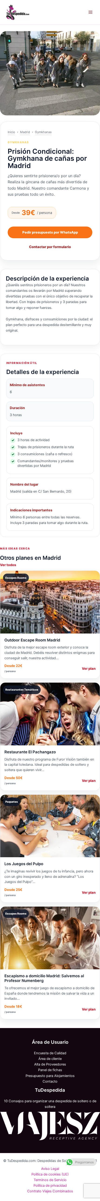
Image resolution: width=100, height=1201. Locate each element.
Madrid (25, 132)
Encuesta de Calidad (50, 1053)
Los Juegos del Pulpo (23, 863)
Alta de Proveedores (50, 1064)
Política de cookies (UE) (50, 1174)
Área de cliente (50, 1059)
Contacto (50, 1081)
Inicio (11, 132)
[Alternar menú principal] (90, 12)
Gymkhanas (43, 132)
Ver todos (8, 565)
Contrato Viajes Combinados (50, 1191)
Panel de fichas (50, 1070)
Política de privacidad (50, 1185)
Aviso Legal (50, 1169)
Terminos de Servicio (50, 1180)
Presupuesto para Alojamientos (50, 1076)
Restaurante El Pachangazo (30, 752)
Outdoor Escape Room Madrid (32, 640)
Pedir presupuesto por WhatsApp (50, 232)
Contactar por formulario (50, 247)
